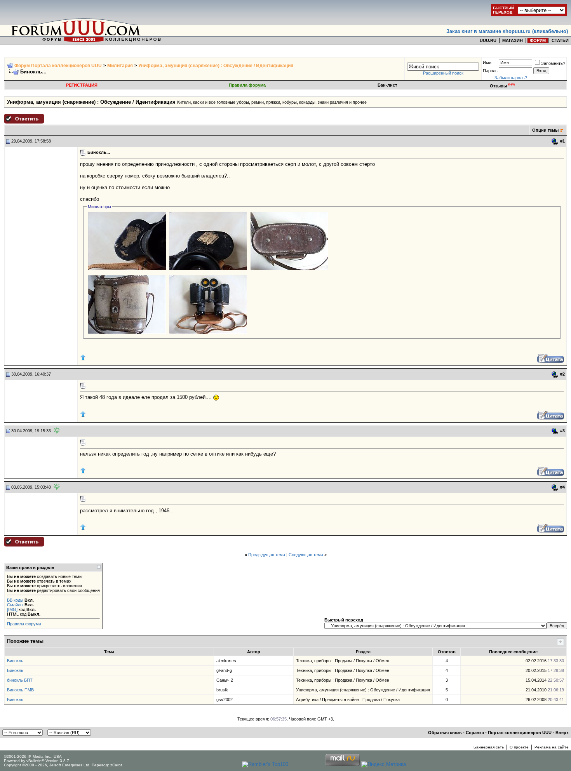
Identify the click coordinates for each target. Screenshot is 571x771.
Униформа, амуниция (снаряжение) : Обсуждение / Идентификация (215, 65)
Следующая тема (306, 554)
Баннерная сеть (488, 747)
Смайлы (15, 604)
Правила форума (247, 85)
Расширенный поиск (443, 73)
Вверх (562, 732)
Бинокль (15, 660)
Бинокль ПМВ (20, 689)
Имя (487, 62)
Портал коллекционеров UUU (520, 732)
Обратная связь (445, 732)
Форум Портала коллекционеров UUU (58, 65)
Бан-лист (387, 85)
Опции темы (545, 130)
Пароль (490, 70)
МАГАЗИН (512, 40)
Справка (475, 732)
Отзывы (502, 86)
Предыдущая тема (266, 554)
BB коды (15, 600)
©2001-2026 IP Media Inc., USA (33, 756)
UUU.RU (488, 40)
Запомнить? (553, 63)
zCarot (116, 765)
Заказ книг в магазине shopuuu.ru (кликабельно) (507, 31)
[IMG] (12, 609)
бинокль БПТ (20, 680)
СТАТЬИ (560, 40)
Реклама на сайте (551, 747)
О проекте (519, 747)
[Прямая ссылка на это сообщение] (555, 141)
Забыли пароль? (510, 77)
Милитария (120, 65)
